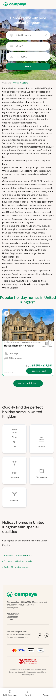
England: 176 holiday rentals (18, 555)
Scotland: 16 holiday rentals (18, 561)
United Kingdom (20, 83)
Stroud (16, 342)
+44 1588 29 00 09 (27, 602)
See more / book (39, 371)
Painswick (26, 342)
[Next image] (48, 342)
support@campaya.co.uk (19, 605)
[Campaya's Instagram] (47, 635)
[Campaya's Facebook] (40, 635)
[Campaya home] (14, 4)
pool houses (21, 263)
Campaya (6, 83)
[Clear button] (45, 35)
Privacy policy (12, 617)
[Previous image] (7, 342)
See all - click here (28, 383)
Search (28, 66)
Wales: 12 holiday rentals (16, 567)
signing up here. (13, 634)
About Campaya (13, 614)
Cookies (10, 619)
